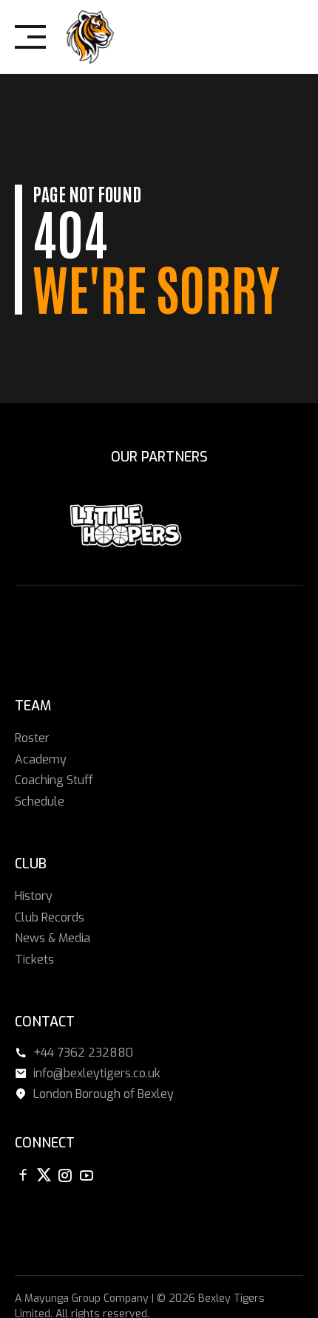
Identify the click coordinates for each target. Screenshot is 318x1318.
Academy (41, 759)
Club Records (49, 917)
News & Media (52, 938)
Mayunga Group (62, 1298)
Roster (32, 738)
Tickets (34, 959)
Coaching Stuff (54, 780)
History (34, 896)
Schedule (39, 801)
